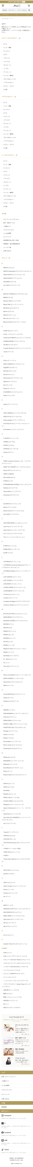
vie (6, 896)
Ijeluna (9, 507)
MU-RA (8, 641)
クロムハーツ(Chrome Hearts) (16, 959)
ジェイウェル (5, 18)
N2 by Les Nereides (17, 675)
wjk (10, 926)
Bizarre (8, 311)
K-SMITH (9, 546)
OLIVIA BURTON (14, 694)
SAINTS (8, 783)
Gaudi (8, 452)
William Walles (13, 915)
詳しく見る (24, 1034)
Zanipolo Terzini (15, 944)
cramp (8, 351)
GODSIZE (10, 448)
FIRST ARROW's (14, 413)
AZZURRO (9, 281)
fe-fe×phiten (13, 429)
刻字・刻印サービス (9, 223)
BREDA (8, 297)
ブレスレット (7, 65)
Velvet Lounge (14, 886)
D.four (9, 360)
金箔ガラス (11, 1007)
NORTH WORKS (13, 678)
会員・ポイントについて (8, 1076)
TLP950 (11, 848)
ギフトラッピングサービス (11, 219)
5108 (7, 952)
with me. (9, 922)
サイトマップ (7, 237)
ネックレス (6, 51)
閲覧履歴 (4, 1107)
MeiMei (8, 652)
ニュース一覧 (7, 247)
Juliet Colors (14, 530)
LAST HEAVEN (12, 577)
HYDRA (8, 481)
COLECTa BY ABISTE (17, 337)
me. (6, 662)
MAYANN (8, 624)
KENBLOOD (11, 549)
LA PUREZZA (11, 561)
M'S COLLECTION (15, 613)
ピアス (5, 54)
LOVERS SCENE (14, 587)
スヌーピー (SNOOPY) (13, 973)
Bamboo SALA (12, 301)
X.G (8, 935)
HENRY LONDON (8, 474)
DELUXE (9, 371)
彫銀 (7, 993)
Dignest (10, 381)
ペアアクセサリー (7, 96)
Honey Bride (12, 491)
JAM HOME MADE (15, 523)
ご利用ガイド (7, 226)
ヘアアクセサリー (8, 82)
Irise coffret (11, 514)
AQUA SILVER (12, 278)
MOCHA (7, 627)
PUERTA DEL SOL (14, 727)
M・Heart (10, 659)
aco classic (11, 285)
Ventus (8, 889)
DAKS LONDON (13, 364)
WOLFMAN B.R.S (12, 912)
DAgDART (10, 367)
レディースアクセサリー (10, 38)
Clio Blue (10, 344)
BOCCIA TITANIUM (15, 294)
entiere (10, 404)
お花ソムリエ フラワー (15, 956)
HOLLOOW (9, 477)
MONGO (8, 634)
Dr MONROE (12, 392)
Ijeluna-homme (13, 510)
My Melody (11, 655)
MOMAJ (9, 631)
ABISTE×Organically (17, 271)
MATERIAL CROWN (15, 620)
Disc (7, 385)
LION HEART (12, 584)
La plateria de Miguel (16, 601)
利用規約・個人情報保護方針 (11, 244)
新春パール (12, 997)
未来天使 (10, 1000)
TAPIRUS (9, 835)
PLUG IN (9, 717)
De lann (8, 374)
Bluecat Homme (14, 322)
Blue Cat (11, 318)
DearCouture (12, 378)
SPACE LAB (11, 797)
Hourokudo (11, 495)
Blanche (9, 315)
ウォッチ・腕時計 (8, 75)
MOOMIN (9, 638)
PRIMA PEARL (12, 720)
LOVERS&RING (13, 591)
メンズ (27, 14)
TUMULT (6, 855)
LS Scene (11, 594)
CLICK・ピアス (13, 334)
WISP (8, 905)
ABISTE (8, 267)
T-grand (10, 832)
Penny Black (12, 741)
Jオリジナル (12, 533)
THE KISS (9, 839)
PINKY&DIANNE (15, 713)
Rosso (7, 771)
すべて (5, 44)
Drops (9, 395)
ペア (16, 14)
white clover (13, 919)
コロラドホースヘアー (16, 963)
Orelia (8, 697)
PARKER (9, 710)
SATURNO (6, 790)
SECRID (9, 794)
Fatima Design (14, 420)
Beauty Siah (13, 304)
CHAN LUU (10, 330)
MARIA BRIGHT (13, 617)
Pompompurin (12, 748)
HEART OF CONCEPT (17, 467)
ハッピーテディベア (15, 980)
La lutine (10, 598)
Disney (9, 388)
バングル (6, 68)
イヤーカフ (6, 61)
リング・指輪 (7, 47)
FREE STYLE (12, 416)
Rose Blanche (13, 767)
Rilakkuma (10, 764)
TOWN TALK (11, 852)
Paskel (8, 738)
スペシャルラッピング (9, 977)
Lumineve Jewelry (15, 605)
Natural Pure (12, 682)
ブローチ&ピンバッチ (9, 79)
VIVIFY (9, 882)
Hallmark (10, 488)
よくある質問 (7, 233)
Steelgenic (13, 804)
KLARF (8, 553)
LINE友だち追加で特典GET (16, 1)
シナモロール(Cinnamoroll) (15, 966)
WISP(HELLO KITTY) (16, 909)
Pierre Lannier (12, 745)
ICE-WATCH (12, 503)
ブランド (5, 258)
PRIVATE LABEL (15, 724)
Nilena (8, 685)
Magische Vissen (14, 648)
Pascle (8, 734)
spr (9, 823)
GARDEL (9, 441)
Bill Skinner (11, 308)
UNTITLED (11, 870)
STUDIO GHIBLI (13, 801)
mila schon (11, 666)
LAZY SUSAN (13, 580)
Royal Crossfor (14, 774)
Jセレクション (14, 537)
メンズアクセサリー (8, 155)
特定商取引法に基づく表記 (11, 240)
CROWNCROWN (14, 341)
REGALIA (9, 757)
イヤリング (6, 58)
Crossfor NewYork (17, 348)
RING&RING (13, 761)
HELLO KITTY (12, 470)
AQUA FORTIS (14, 274)
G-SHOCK (10, 438)
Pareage (10, 731)
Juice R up (12, 526)
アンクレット (7, 72)
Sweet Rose (12, 814)
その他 (5, 89)
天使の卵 (11, 990)
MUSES (8, 645)
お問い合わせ (7, 251)
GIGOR (8, 445)
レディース (5, 14)
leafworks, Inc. (18, 1163)
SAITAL (8, 787)
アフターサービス (8, 230)
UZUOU (8, 873)
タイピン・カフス (8, 86)
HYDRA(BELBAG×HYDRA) (17, 484)
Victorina (10, 893)
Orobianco (10, 701)
